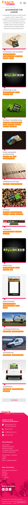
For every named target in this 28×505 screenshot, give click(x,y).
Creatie (4, 456)
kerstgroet (18, 124)
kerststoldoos (19, 56)
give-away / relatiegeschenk (9, 54)
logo (11, 94)
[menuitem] (20, 3)
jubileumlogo (6, 94)
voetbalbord (7, 229)
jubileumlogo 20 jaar (10, 90)
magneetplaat (7, 387)
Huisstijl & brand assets (8, 446)
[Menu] (24, 3)
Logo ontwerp (6, 445)
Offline (4, 458)
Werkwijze (5, 474)
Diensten (4, 472)
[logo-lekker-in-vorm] (11, 3)
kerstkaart (5, 126)
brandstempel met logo (11, 181)
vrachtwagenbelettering (11, 329)
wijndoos (11, 58)
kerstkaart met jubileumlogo (12, 120)
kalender (5, 307)
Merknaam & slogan (7, 448)
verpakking (5, 58)
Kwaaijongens (5, 501)
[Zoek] (20, 3)
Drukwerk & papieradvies (9, 452)
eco (11, 156)
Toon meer (14, 400)
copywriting (6, 156)
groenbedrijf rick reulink (8, 56)
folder (14, 156)
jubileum (17, 92)
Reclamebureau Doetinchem (9, 470)
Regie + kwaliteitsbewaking (9, 460)
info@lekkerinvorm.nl (10, 432)
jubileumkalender (9, 301)
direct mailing (6, 122)
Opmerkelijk (5, 477)
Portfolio (4, 475)
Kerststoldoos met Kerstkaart (13, 52)
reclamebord (18, 231)
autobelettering (7, 331)
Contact (4, 479)
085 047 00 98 (8, 429)
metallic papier (13, 126)
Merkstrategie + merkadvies (9, 455)
